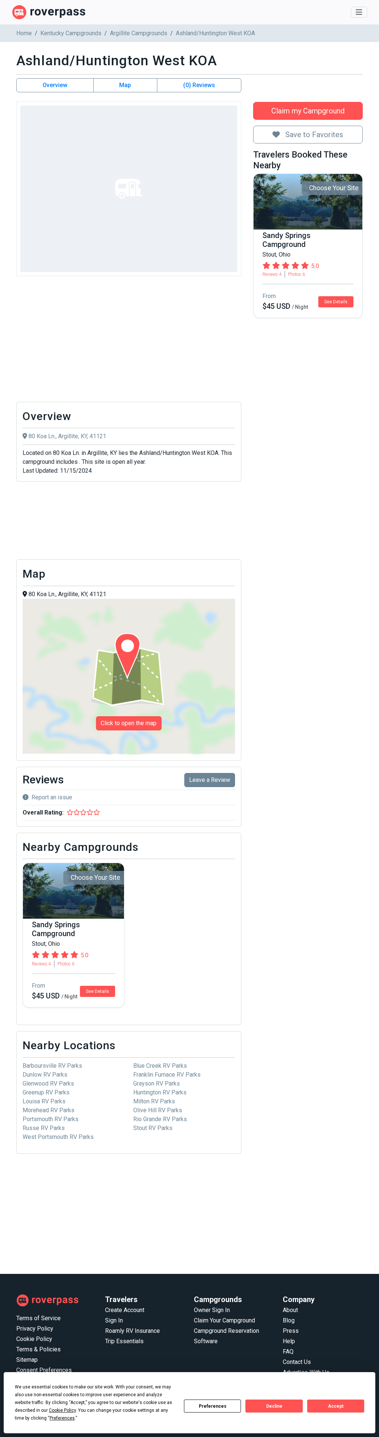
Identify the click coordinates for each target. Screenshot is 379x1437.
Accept (335, 1406)
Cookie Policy (34, 1338)
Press (291, 1330)
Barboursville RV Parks (52, 1065)
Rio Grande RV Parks (160, 1119)
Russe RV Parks (44, 1128)
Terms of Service (38, 1318)
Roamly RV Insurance (132, 1330)
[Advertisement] (128, 341)
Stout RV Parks (152, 1128)
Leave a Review (209, 779)
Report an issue (51, 797)
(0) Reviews (199, 85)
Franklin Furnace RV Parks (167, 1074)
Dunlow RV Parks (45, 1074)
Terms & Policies (38, 1349)
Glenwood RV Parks (48, 1083)
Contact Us (297, 1361)
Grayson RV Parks (156, 1083)
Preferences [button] (62, 1418)
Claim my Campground (308, 110)
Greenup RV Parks (46, 1092)
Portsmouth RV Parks (50, 1119)
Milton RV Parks (154, 1101)
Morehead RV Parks (48, 1110)
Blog (289, 1320)
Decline (274, 1406)
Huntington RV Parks (160, 1092)
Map (125, 85)
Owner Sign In (212, 1310)
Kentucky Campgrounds (70, 33)
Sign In (114, 1320)
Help (289, 1341)
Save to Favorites (313, 134)
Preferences (213, 1406)
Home (24, 33)
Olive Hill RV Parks (157, 1110)
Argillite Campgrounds (138, 33)
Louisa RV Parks (44, 1101)
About (290, 1310)
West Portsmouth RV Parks (58, 1136)
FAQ (288, 1351)
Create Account (124, 1310)
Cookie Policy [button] (62, 1410)
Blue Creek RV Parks (160, 1065)
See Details (336, 301)
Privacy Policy (34, 1328)
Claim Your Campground (224, 1320)
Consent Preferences (44, 1370)
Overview (55, 85)
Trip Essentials (124, 1341)
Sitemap (27, 1359)
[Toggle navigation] (359, 12)
